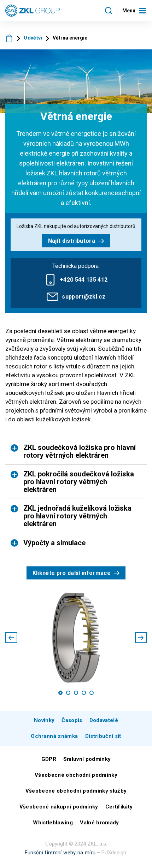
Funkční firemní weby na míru (60, 852)
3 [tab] (76, 693)
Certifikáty (119, 807)
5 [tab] (91, 693)
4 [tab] (84, 693)
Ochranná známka (54, 736)
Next (141, 637)
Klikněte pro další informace (72, 573)
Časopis (72, 720)
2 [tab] (68, 693)
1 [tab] (60, 693)
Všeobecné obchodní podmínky (76, 775)
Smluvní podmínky (87, 759)
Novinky (44, 720)
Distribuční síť (103, 736)
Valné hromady (99, 822)
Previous (11, 637)
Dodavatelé (103, 720)
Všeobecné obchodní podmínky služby (76, 791)
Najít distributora (71, 240)
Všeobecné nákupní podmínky (58, 807)
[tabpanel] (76, 637)
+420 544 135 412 (83, 279)
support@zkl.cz (83, 296)
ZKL (9, 38)
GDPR (48, 759)
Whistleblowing (53, 822)
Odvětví (33, 38)
